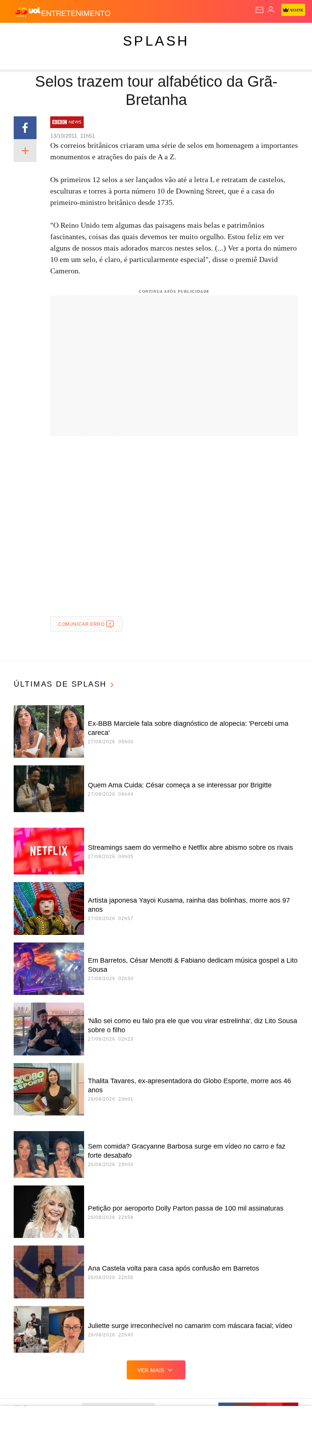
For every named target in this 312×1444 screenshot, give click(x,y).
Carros (167, 35)
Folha (229, 35)
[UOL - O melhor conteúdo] (27, 12)
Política (137, 35)
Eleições (75, 35)
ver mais (150, 1370)
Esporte (256, 35)
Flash (47, 35)
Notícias (107, 35)
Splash (286, 35)
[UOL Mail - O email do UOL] (259, 9)
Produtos (18, 35)
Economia (199, 35)
